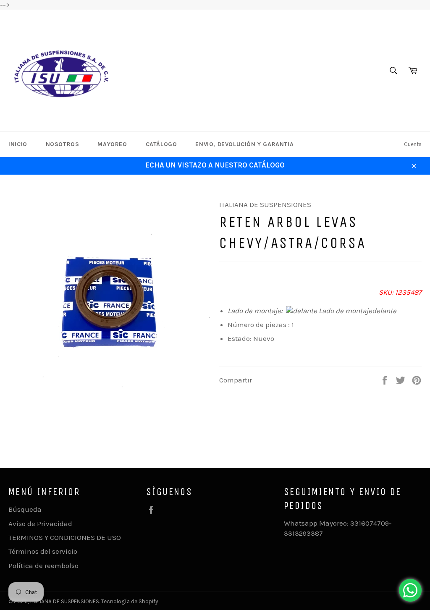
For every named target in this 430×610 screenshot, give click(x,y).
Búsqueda (25, 509)
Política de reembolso (43, 565)
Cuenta (413, 144)
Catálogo (161, 144)
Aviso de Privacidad (40, 523)
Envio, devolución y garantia (244, 144)
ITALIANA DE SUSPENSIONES (64, 601)
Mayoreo (112, 144)
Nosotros (62, 144)
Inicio (17, 144)
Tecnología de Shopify (129, 601)
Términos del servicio (42, 551)
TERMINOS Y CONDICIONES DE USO (64, 537)
